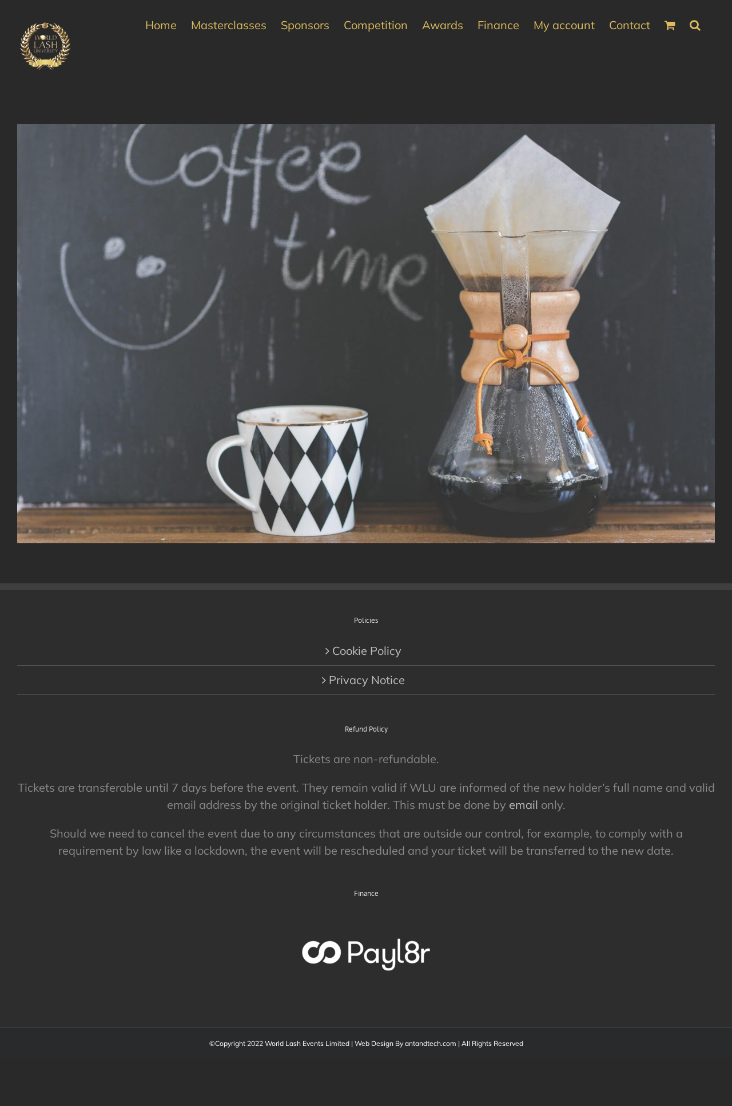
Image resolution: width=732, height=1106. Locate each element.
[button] (695, 24)
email (523, 804)
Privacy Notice (367, 680)
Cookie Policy (366, 650)
